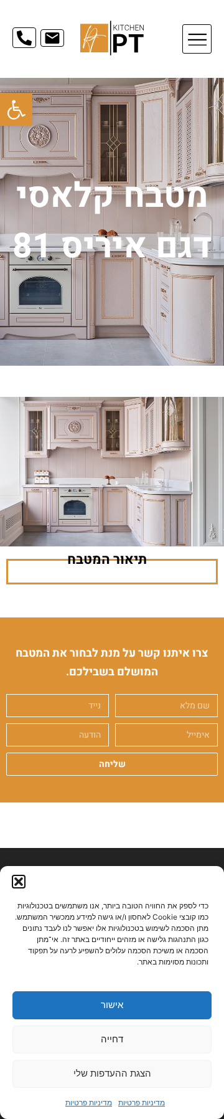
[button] (16, 109)
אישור (112, 1005)
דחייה (112, 1039)
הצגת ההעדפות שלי (112, 1073)
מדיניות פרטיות (141, 1102)
